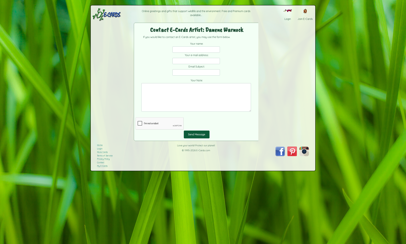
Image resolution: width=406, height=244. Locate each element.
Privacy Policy (103, 159)
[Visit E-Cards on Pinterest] (292, 155)
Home (100, 145)
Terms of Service (105, 155)
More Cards (102, 152)
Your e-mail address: (197, 55)
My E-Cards (102, 166)
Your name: (196, 43)
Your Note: (197, 80)
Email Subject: (197, 66)
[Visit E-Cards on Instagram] (304, 155)
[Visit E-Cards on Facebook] (280, 155)
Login (99, 148)
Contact (100, 162)
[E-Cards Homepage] (112, 14)
